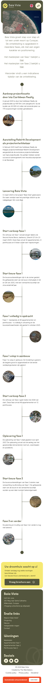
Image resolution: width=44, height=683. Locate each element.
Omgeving (8, 620)
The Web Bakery (26, 670)
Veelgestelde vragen (11, 626)
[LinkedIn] (11, 661)
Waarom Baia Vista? (11, 618)
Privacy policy (24, 673)
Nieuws (7, 623)
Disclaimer (34, 673)
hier (22, 60)
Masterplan (8, 640)
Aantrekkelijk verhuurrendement (21, 680)
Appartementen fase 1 (12, 643)
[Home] (11, 6)
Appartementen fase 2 (12, 645)
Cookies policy (11, 673)
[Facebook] (16, 661)
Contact (7, 628)
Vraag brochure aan (19, 582)
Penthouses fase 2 (11, 648)
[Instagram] (6, 661)
